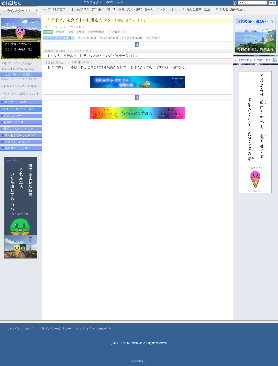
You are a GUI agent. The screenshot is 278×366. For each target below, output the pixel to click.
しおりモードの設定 (17, 74)
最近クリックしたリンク (18, 128)
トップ (46, 9)
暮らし (149, 9)
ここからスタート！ (17, 11)
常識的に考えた (54, 62)
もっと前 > (152, 37)
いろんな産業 (192, 9)
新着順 (48, 32)
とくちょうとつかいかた (94, 328)
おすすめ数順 (96, 32)
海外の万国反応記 (55, 51)
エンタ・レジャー (168, 9)
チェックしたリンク (15, 141)
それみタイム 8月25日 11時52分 (20, 86)
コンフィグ (93, 2)
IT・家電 (119, 9)
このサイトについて (19, 328)
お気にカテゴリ (12, 122)
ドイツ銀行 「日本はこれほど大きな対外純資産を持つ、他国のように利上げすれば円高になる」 (117, 67)
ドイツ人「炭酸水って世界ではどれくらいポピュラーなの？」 (92, 55)
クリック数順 (76, 32)
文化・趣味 (134, 9)
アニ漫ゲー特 (101, 9)
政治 (207, 9)
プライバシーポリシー (54, 328)
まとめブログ (80, 9)
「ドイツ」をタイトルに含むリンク (96, 20)
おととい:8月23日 (132, 37)
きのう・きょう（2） (56, 37)
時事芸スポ (61, 9)
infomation (139, 360)
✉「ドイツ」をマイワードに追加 (64, 26)
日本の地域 (220, 9)
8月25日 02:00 (80, 62)
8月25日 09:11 (83, 51)
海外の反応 (237, 9)
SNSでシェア (114, 2)
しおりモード (117, 32)
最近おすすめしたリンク (18, 135)
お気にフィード (12, 115)
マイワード (16, 102)
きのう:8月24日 (109, 37)
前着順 (60, 32)
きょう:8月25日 (87, 37)
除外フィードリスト (16, 148)
